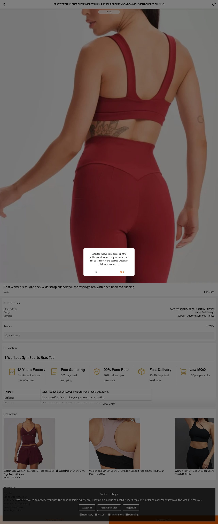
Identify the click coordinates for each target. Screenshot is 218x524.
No (96, 272)
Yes (122, 272)
